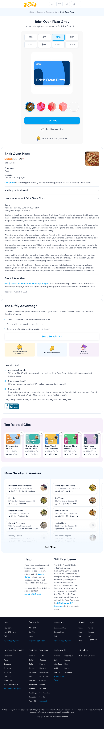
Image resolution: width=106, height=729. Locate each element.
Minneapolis (43, 676)
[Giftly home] (30, 4)
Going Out (8, 681)
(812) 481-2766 (11, 163)
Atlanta (32, 656)
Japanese (68, 672)
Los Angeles (43, 672)
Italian (56, 660)
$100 (58, 37)
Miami (31, 676)
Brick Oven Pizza (67, 12)
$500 (44, 45)
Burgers (67, 668)
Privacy (91, 632)
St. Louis (42, 689)
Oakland (42, 681)
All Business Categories (12, 689)
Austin (41, 656)
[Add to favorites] (52, 129)
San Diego (33, 693)
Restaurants (8, 656)
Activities (7, 668)
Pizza (66, 664)
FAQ (5, 636)
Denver (42, 664)
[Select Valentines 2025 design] (41, 106)
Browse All (43, 701)
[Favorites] (59, 4)
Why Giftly (32, 628)
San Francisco (44, 693)
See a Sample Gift (52, 336)
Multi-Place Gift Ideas (87, 656)
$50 (44, 37)
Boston (31, 660)
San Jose (32, 697)
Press (80, 632)
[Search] (52, 4)
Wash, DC (32, 701)
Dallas (31, 664)
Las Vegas (32, 672)
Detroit (31, 668)
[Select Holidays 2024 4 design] (30, 106)
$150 (72, 37)
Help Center (8, 628)
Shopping (7, 664)
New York (32, 681)
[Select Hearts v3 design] (63, 106)
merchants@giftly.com (62, 641)
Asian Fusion (58, 664)
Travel (6, 660)
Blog (80, 640)
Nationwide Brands (11, 685)
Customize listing (60, 628)
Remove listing (59, 632)
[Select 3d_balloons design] (52, 106)
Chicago (42, 660)
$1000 (58, 45)
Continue (52, 120)
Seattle (42, 697)
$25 (30, 37)
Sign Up (32, 632)
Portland (32, 689)
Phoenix (42, 685)
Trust (80, 636)
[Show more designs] (74, 106)
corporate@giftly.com (37, 641)
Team (81, 628)
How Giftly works (10, 632)
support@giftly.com (33, 594)
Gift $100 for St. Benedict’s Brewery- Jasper (26, 284)
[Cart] (67, 4)
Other (72, 45)
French (67, 660)
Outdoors (7, 676)
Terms (90, 628)
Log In (31, 636)
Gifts (31, 12)
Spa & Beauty (9, 672)
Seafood (57, 656)
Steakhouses (69, 656)
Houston (42, 668)
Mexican (57, 672)
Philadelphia (33, 685)
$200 (30, 45)
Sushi (56, 668)
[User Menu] (76, 4)
